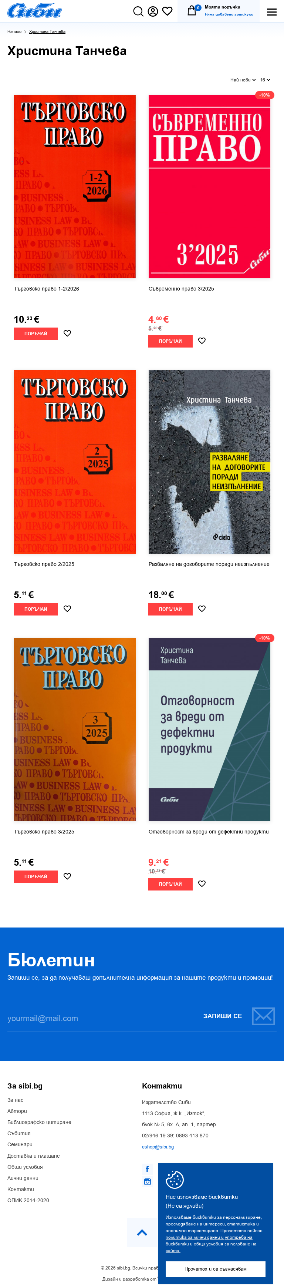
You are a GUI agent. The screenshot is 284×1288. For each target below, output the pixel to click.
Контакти (20, 1189)
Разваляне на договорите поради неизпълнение (209, 564)
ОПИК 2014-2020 (28, 1200)
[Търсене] (138, 11)
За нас (15, 1100)
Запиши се (222, 1016)
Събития (19, 1133)
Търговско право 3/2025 (44, 832)
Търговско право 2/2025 (44, 564)
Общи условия (25, 1167)
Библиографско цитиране (39, 1122)
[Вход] (152, 11)
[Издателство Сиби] (34, 10)
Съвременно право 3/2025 (181, 289)
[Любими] (167, 11)
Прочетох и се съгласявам (216, 1269)
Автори (17, 1111)
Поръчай (35, 334)
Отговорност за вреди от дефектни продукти (209, 832)
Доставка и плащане (33, 1156)
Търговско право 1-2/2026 (46, 289)
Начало (14, 32)
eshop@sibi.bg (158, 1147)
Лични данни (22, 1178)
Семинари (20, 1144)
